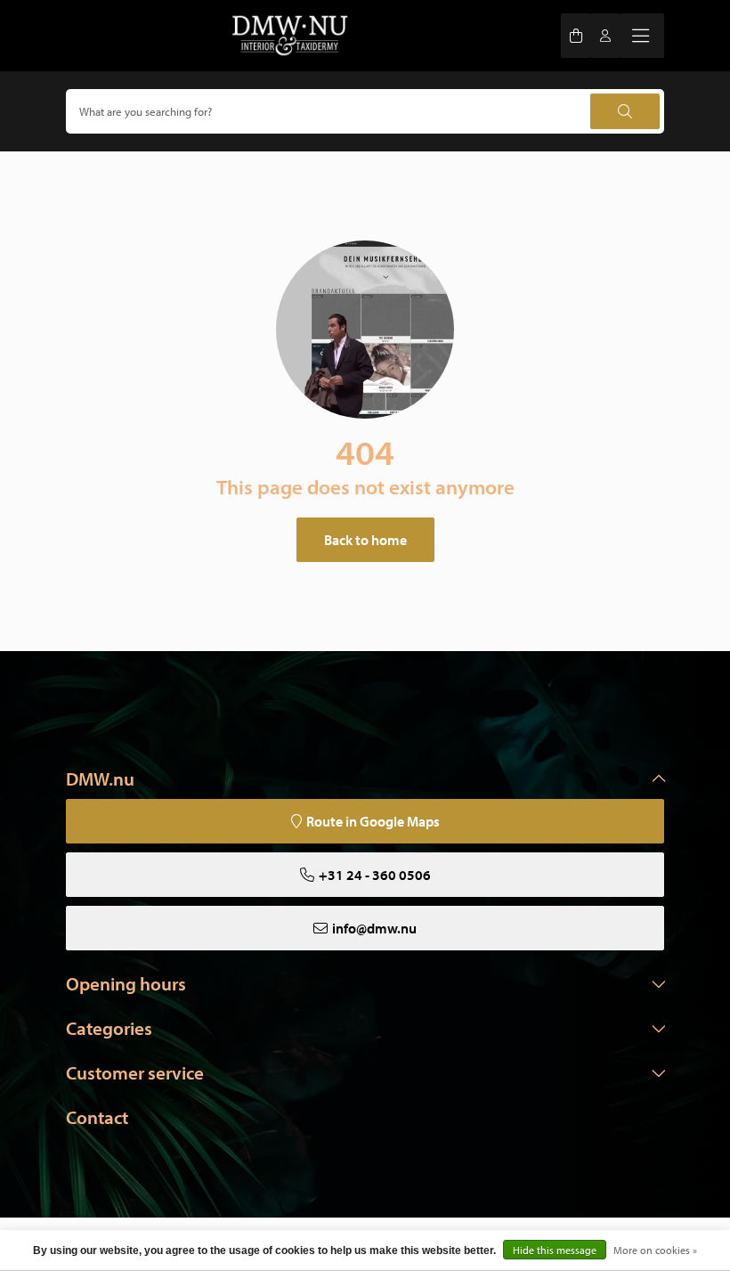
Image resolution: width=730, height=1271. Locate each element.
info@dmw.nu (374, 928)
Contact (97, 1116)
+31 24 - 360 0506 (375, 875)
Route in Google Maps (373, 821)
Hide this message (554, 1250)
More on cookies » (655, 1250)
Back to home (365, 540)
